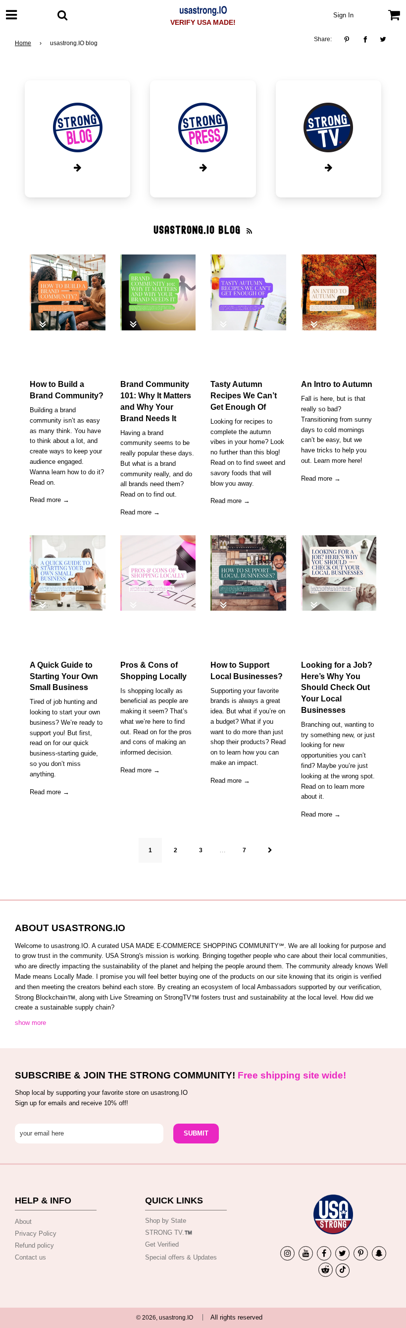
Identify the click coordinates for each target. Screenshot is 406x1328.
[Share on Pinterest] (349, 39)
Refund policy (34, 1245)
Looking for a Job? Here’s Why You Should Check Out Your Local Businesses (336, 687)
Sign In (343, 15)
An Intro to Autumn (336, 383)
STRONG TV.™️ (168, 1232)
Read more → (49, 500)
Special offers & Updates (181, 1257)
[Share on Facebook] (365, 39)
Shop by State (165, 1220)
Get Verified (162, 1244)
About (23, 1221)
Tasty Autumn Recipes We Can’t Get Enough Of (243, 395)
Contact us (30, 1257)
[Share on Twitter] (383, 39)
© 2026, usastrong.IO (164, 1317)
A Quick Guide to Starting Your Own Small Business (64, 676)
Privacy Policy (35, 1233)
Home (23, 43)
